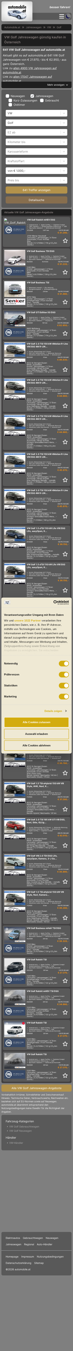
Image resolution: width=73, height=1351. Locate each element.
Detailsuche (36, 200)
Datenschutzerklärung (18, 1262)
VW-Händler (16, 1142)
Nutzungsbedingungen (50, 1256)
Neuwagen (18, 96)
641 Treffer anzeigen (36, 190)
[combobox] (8, 113)
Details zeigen (53, 710)
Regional (29, 1244)
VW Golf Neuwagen (20, 1130)
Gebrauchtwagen (33, 1237)
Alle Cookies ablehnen (36, 745)
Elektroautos (13, 1237)
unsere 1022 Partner (27, 620)
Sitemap (39, 1262)
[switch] (64, 674)
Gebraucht (52, 100)
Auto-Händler (44, 1244)
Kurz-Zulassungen (25, 100)
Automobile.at (12, 27)
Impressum (27, 1256)
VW (49, 27)
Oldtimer (19, 104)
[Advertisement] (36, 1190)
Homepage (12, 1256)
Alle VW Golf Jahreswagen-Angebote (36, 1088)
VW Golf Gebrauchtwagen (24, 1126)
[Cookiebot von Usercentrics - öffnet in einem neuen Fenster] (53, 602)
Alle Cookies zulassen (36, 722)
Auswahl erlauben (36, 733)
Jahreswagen (33, 27)
